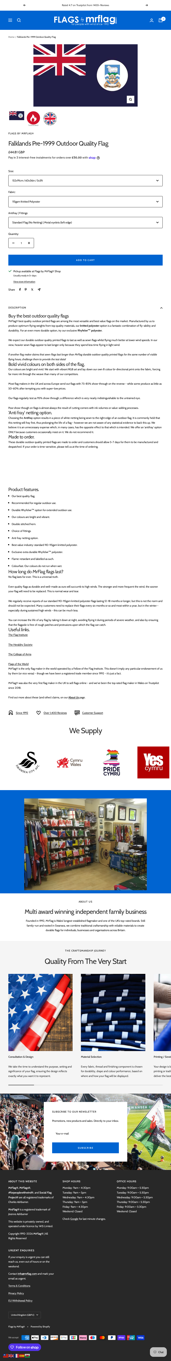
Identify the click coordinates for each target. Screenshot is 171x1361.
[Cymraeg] (27, 1355)
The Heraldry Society (20, 644)
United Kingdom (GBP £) (22, 1314)
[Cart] (160, 20)
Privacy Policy (16, 1293)
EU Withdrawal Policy (20, 1300)
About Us (73, 697)
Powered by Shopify (40, 1326)
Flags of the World (18, 664)
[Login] (151, 20)
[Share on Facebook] (20, 289)
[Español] (22, 1355)
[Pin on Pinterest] (26, 289)
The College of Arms (19, 654)
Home (11, 36)
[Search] (19, 20)
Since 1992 (22, 712)
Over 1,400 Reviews (55, 712)
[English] (11, 1355)
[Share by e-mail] (39, 289)
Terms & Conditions (19, 1285)
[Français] (16, 1355)
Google (74, 1218)
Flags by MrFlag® (21, 133)
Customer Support (92, 712)
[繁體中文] (6, 1355)
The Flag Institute (18, 634)
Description (17, 307)
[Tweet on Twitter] (32, 289)
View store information (24, 281)
